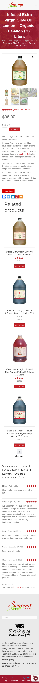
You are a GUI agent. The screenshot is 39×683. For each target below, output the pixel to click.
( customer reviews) (22, 110)
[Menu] (36, 5)
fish (28, 154)
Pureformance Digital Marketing (23, 678)
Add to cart (15, 129)
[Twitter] (8, 196)
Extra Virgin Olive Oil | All (19, 40)
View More (19, 456)
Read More (8, 191)
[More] (21, 196)
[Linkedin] (13, 196)
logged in (17, 587)
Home (4, 40)
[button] (33, 57)
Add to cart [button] (19, 266)
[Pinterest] (17, 196)
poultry (21, 154)
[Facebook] (4, 196)
